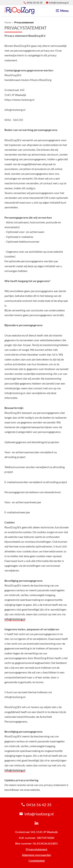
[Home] (19, 10)
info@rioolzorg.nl (14, 619)
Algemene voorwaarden (36, 855)
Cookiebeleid (37, 860)
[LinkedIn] (36, 823)
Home (7, 22)
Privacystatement (24, 22)
